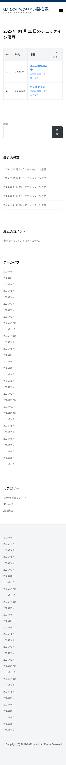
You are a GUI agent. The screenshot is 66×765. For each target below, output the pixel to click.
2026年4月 (9, 297)
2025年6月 (9, 361)
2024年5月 (9, 445)
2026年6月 (9, 284)
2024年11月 (9, 406)
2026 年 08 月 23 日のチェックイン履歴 (24, 169)
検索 (5, 124)
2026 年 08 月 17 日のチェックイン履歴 (24, 196)
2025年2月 (9, 387)
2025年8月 (9, 349)
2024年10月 (9, 413)
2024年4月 (9, 451)
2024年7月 (9, 432)
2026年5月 (9, 291)
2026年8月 (9, 271)
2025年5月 (9, 368)
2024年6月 (9, 439)
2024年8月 (9, 426)
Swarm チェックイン (14, 497)
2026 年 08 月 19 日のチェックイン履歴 (24, 187)
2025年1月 (9, 394)
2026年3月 (9, 304)
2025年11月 (9, 329)
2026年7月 (9, 278)
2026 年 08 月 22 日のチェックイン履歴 (24, 178)
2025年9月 (9, 342)
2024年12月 (9, 400)
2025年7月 (9, 355)
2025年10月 (9, 336)
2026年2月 (9, 310)
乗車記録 (8, 504)
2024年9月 (9, 419)
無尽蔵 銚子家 (37, 87)
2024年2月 (9, 464)
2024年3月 (9, 458)
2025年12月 (9, 323)
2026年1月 (9, 316)
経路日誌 (8, 510)
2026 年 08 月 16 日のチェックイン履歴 (24, 205)
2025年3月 (9, 381)
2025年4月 (9, 374)
